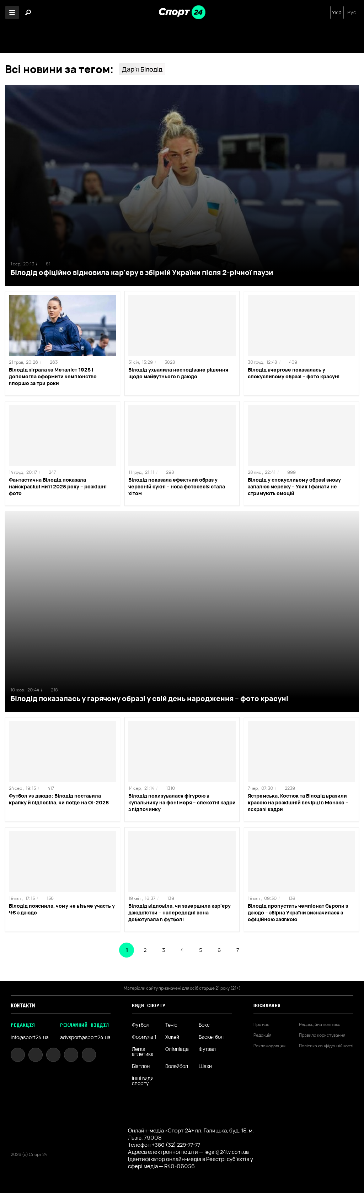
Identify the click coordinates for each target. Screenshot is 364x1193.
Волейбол (176, 1066)
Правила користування (322, 1035)
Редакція (262, 1035)
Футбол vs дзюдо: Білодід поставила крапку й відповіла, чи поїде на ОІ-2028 (59, 799)
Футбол (140, 1024)
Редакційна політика (320, 1024)
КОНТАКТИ (23, 1005)
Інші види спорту (143, 1081)
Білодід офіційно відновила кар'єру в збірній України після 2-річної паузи (141, 272)
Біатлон (141, 1066)
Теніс (171, 1024)
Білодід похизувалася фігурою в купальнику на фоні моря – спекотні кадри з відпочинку (182, 802)
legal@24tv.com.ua (226, 1151)
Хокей (172, 1036)
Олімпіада (177, 1049)
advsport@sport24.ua (85, 1037)
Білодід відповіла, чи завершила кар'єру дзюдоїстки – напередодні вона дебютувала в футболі (179, 912)
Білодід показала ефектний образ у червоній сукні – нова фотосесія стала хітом (176, 486)
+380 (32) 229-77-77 (176, 1144)
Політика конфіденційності (326, 1046)
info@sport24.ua (30, 1037)
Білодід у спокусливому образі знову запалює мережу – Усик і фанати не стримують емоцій (294, 486)
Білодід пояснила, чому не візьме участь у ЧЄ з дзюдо (62, 909)
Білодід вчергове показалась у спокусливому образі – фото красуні (293, 373)
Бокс (204, 1024)
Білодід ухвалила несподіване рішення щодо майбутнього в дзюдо (178, 373)
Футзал (207, 1049)
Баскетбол (211, 1036)
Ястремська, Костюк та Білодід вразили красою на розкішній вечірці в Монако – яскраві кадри (298, 802)
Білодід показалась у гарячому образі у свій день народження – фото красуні (149, 698)
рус (352, 12)
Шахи (205, 1066)
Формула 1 (144, 1036)
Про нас (261, 1024)
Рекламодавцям (269, 1046)
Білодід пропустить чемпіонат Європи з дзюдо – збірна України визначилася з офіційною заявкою (298, 912)
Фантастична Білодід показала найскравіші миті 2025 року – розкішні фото (58, 486)
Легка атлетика (143, 1052)
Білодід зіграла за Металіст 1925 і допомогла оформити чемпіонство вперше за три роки (53, 376)
